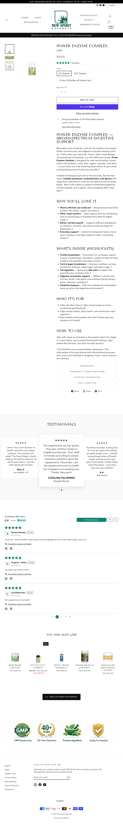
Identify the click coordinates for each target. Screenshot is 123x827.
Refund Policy (10, 781)
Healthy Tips (10, 773)
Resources (31, 22)
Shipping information (87, 377)
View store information (71, 127)
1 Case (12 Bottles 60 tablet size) (75, 80)
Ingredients (87, 366)
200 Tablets (80, 73)
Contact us (9, 789)
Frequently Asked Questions (87, 371)
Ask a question (87, 383)
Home (25, 17)
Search (8, 766)
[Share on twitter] (11, 548)
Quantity (62, 87)
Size (59, 68)
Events (89, 20)
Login (110, 26)
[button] (63, 62)
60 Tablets (64, 73)
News (7, 770)
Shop (38, 17)
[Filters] (109, 520)
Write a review (91, 520)
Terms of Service (12, 785)
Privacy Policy (11, 777)
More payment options (87, 113)
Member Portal (90, 24)
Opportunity (89, 15)
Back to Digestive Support (63, 697)
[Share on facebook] (6, 548)
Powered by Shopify (61, 818)
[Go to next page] (70, 617)
